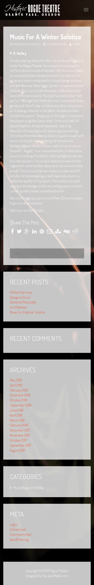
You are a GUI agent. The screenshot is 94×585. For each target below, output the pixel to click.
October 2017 (18, 440)
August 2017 (17, 450)
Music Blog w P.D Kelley (26, 44)
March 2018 (17, 420)
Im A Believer (18, 307)
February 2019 (19, 390)
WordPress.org (19, 539)
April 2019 (16, 385)
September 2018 (20, 405)
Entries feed (18, 529)
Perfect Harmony (21, 292)
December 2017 (20, 430)
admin (76, 44)
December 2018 (20, 395)
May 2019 (16, 380)
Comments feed (20, 534)
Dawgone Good (20, 297)
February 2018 (19, 425)
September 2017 (20, 445)
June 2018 (16, 410)
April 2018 (16, 415)
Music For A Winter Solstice (27, 312)
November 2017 (20, 435)
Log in (13, 524)
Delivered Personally (23, 302)
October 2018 (18, 400)
